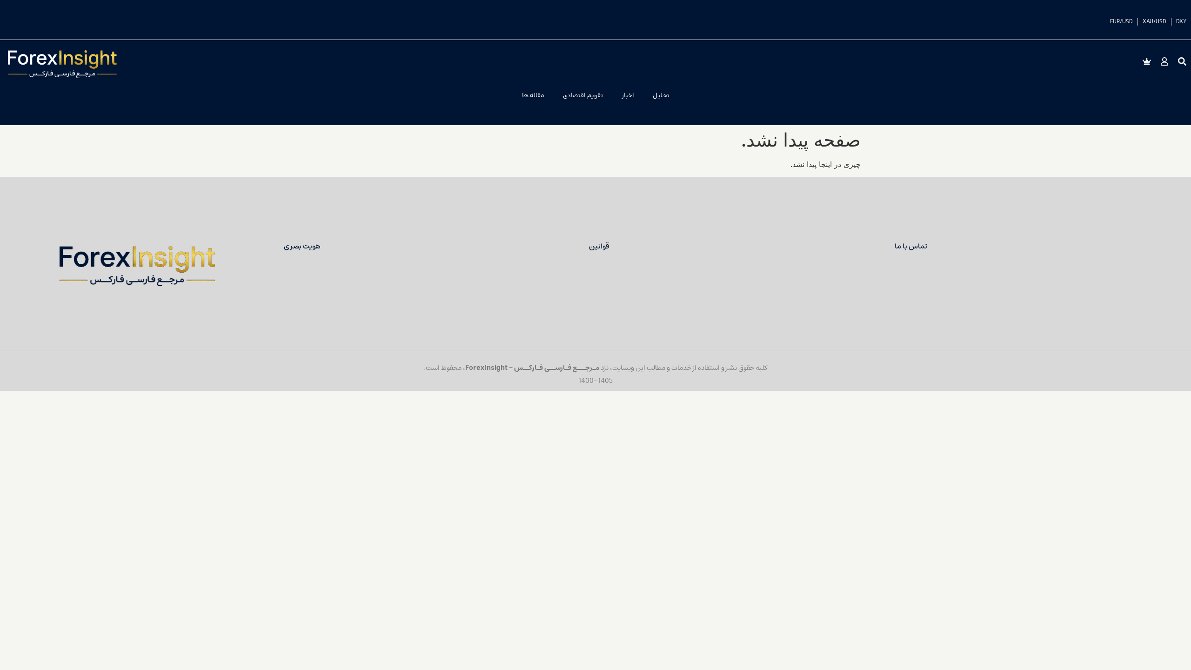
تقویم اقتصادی (583, 95)
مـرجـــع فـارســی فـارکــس (556, 368)
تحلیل (661, 95)
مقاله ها (533, 95)
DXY (1181, 22)
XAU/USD (1154, 22)
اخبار (628, 95)
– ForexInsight (489, 368)
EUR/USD (1121, 22)
